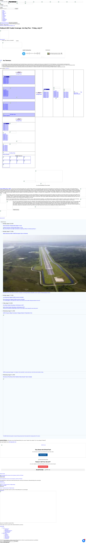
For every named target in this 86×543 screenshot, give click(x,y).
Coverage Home (19, 73)
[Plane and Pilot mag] (54, 2)
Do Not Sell (7, 538)
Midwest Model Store (8, 530)
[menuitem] (44, 10)
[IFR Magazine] (79, 2)
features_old (12, 25)
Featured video (2, 482)
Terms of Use (7, 536)
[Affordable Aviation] (62, 2)
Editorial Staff (2, 39)
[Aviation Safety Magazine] (4, 3)
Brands (1, 0)
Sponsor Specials (6, 115)
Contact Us (6, 534)
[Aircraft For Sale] (29, 2)
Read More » (2, 481)
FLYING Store (7, 528)
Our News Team (13, 114)
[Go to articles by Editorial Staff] (43, 34)
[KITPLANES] (46, 2)
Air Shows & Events (5, 23)
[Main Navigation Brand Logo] (4, 6)
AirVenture (8, 25)
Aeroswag (6, 529)
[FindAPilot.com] (21, 3)
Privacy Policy (7, 537)
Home (1, 23)
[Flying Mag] (12, 2)
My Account (7, 535)
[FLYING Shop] (29, 3)
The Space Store (7, 531)
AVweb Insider (2, 473)
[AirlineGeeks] (21, 2)
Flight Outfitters (7, 532)
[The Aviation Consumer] (70, 2)
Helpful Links (4, 533)
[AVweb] (4, 2)
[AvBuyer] (37, 2)
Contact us (7, 68)
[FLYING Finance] (12, 3)
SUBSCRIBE (2, 526)
